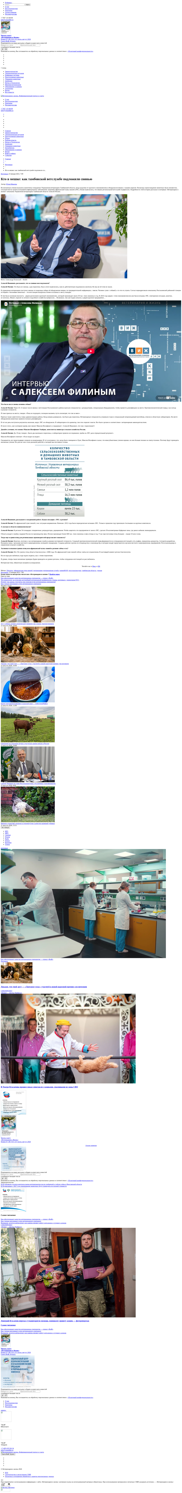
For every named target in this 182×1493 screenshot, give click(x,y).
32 (2, 1395)
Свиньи (8, 835)
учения (99, 570)
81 (6, 1178)
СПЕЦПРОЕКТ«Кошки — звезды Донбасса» (11, 992)
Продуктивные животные (14, 77)
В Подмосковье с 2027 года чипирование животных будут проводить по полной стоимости (34, 1186)
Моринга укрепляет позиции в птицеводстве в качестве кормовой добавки (28, 823)
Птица (7, 138)
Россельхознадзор (11, 8)
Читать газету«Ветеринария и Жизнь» (10, 36)
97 (6, 1395)
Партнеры (8, 10)
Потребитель (9, 148)
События (8, 155)
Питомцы (4, 961)
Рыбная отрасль (10, 140)
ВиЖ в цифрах (10, 153)
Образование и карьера (13, 86)
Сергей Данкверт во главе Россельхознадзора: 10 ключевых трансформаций (28, 783)
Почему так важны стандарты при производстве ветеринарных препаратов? (28, 582)
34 (2, 1178)
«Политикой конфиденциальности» (80, 51)
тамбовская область (89, 570)
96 (6, 49)
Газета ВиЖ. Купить (8, 41)
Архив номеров (10, 12)
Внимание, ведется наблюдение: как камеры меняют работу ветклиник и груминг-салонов (33, 1223)
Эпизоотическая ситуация (14, 73)
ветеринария (37, 570)
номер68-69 (64, 570)
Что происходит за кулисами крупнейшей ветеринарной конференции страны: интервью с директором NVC (40, 580)
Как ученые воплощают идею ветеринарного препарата (21, 584)
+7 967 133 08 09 (7, 109)
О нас (7, 7)
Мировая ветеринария (13, 85)
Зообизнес (8, 81)
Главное (8, 131)
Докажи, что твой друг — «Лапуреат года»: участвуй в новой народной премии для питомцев (35, 664)
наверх (4, 1410)
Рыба (7, 839)
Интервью (8, 165)
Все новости (9, 92)
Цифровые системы (12, 75)
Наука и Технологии (12, 83)
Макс (94, 566)
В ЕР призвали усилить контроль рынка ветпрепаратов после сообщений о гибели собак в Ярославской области (41, 1184)
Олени (7, 844)
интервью (4, 848)
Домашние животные (13, 79)
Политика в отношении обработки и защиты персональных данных (29, 1476)
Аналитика (9, 88)
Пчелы (7, 837)
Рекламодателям (11, 14)
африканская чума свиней (23, 570)
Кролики (8, 842)
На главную (5, 827)
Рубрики (8, 2)
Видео (7, 90)
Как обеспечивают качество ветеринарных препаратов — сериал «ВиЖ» (27, 578)
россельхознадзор (75, 570)
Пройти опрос (54, 574)
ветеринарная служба (51, 570)
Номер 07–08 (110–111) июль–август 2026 (16, 39)
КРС (6, 831)
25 (2, 49)
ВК (99, 566)
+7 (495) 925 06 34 (7, 1448)
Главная (8, 159)
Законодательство (11, 71)
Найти (28, 4)
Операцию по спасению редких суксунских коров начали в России (25, 744)
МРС (7, 833)
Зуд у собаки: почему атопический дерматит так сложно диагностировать (27, 624)
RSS (6, 1473)
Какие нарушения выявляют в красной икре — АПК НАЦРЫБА (24, 704)
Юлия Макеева (11, 184)
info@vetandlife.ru (7, 20)
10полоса (9, 570)
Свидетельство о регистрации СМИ (18, 1474)
